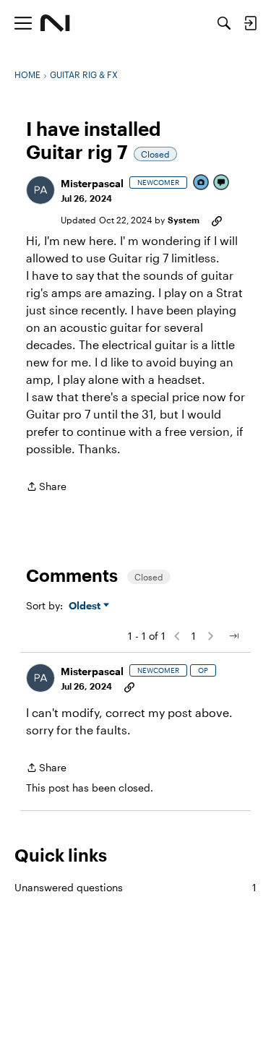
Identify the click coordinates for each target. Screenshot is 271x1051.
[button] (40, 190)
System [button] (183, 220)
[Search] (224, 23)
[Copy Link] (216, 219)
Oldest (86, 606)
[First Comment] (222, 183)
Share (46, 487)
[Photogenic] (201, 183)
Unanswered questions (135, 887)
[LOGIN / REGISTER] (250, 23)
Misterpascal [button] (92, 183)
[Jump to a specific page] (233, 636)
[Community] (55, 23)
